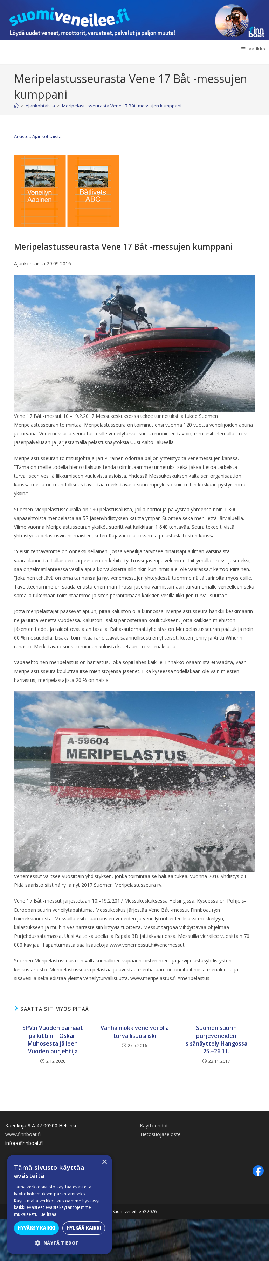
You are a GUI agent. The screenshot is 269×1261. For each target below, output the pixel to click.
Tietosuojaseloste (160, 1134)
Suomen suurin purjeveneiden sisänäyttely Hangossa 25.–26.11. (216, 1039)
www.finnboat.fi (23, 1134)
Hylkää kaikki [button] (84, 1228)
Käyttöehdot (154, 1125)
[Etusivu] (16, 105)
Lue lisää (48, 1214)
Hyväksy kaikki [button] (36, 1228)
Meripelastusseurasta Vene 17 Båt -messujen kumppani (121, 105)
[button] (59, 1243)
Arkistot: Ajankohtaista (38, 136)
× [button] (104, 1162)
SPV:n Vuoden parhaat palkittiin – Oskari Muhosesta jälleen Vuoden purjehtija (52, 1039)
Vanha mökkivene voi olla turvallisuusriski (135, 1031)
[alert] (59, 1204)
